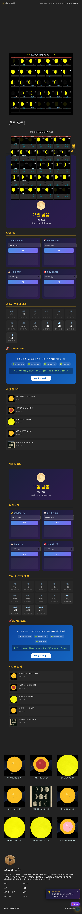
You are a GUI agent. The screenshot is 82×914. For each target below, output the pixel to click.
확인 (23, 250)
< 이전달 (30, 132)
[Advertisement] (41, 28)
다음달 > (51, 132)
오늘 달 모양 (9, 3)
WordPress (67, 908)
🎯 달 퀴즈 (75, 904)
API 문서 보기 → (41, 378)
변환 (59, 250)
